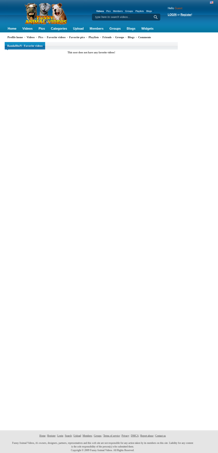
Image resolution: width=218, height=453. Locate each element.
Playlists (139, 11)
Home (12, 28)
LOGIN (172, 14)
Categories (59, 28)
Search (68, 435)
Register (186, 14)
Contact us (160, 435)
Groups (115, 28)
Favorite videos (56, 37)
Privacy (125, 435)
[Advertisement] (196, 106)
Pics (42, 28)
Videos (27, 28)
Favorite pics (77, 37)
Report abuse (146, 435)
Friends (107, 37)
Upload (78, 28)
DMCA (135, 435)
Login (60, 435)
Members (96, 28)
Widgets (147, 28)
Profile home (15, 37)
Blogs (131, 28)
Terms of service (111, 435)
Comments (144, 37)
